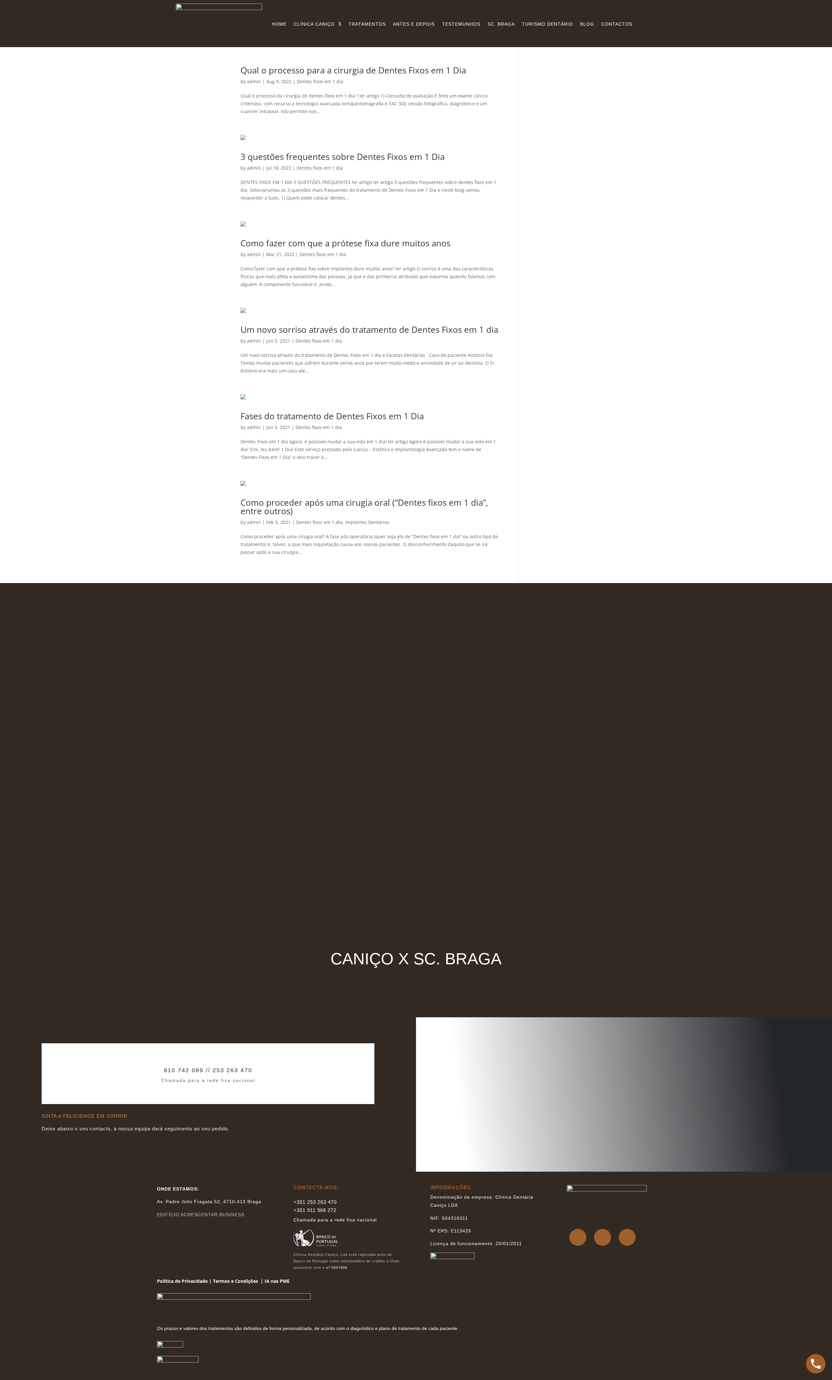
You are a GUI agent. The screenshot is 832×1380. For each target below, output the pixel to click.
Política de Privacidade (182, 1281)
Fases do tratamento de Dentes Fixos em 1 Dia (332, 416)
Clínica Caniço (314, 24)
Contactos (616, 24)
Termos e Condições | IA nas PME (251, 1281)
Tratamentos (367, 24)
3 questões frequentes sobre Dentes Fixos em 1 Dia (342, 157)
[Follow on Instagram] (602, 1237)
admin (254, 81)
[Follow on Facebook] (577, 1237)
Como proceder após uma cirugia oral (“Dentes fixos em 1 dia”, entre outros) (364, 507)
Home (279, 24)
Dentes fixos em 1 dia (320, 81)
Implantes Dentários (367, 522)
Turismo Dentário (547, 24)
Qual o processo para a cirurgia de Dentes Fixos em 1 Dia (353, 70)
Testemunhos (461, 24)
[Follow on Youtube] (627, 1237)
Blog (587, 24)
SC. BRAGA (501, 24)
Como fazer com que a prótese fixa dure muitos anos (345, 243)
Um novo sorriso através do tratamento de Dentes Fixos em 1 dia (369, 329)
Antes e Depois (414, 24)
